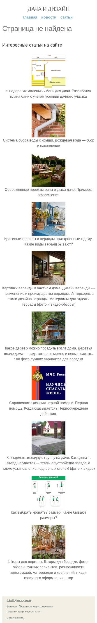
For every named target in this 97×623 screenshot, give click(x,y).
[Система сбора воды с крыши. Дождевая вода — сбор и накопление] (48, 134)
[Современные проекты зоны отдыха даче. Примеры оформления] (48, 183)
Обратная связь (15, 617)
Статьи (66, 17)
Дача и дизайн (48, 8)
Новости (48, 17)
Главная (30, 17)
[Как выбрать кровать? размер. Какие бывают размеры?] (48, 506)
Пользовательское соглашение (36, 606)
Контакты (12, 606)
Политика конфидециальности (23, 611)
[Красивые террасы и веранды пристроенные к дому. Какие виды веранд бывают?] (48, 233)
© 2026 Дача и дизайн (19, 600)
